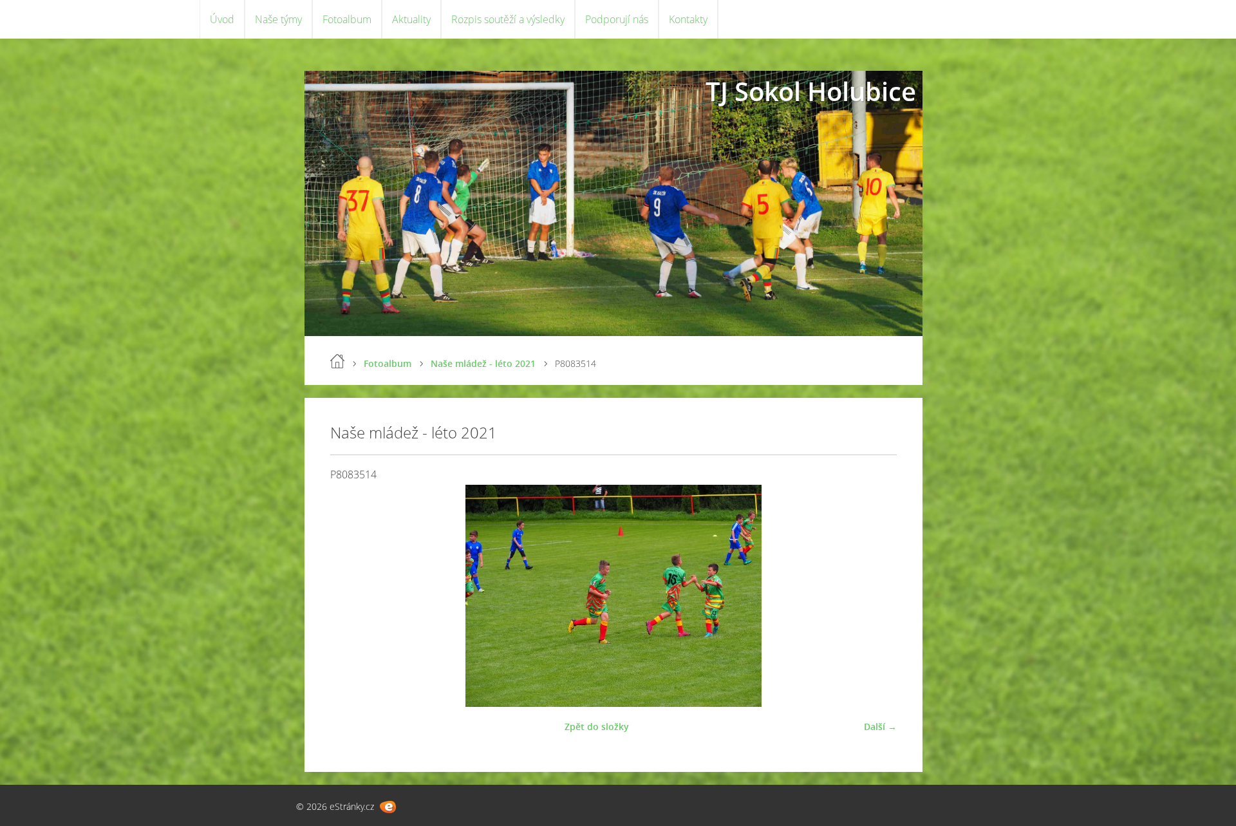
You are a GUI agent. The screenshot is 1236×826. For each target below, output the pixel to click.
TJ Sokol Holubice (811, 91)
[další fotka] (875, 596)
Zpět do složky (597, 726)
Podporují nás (616, 19)
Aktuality (411, 19)
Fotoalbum (347, 19)
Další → (880, 726)
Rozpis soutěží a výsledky (508, 19)
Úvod (222, 19)
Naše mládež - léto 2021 (483, 363)
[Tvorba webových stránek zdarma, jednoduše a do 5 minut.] (388, 807)
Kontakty (688, 19)
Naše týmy (278, 19)
